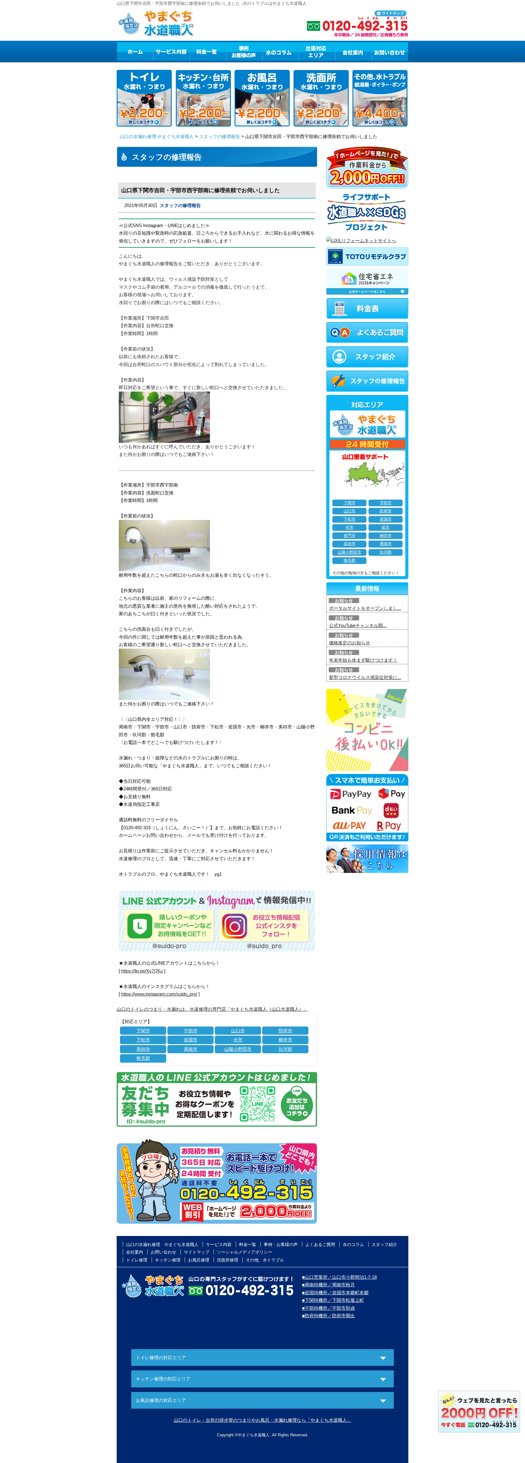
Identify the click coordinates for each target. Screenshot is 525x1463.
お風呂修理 (198, 1260)
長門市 (349, 536)
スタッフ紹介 (384, 1244)
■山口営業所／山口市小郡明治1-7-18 (339, 1277)
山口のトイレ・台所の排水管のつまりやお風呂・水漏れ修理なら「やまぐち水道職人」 (263, 1420)
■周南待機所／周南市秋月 (328, 1284)
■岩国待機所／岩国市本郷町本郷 (335, 1292)
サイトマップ (196, 1252)
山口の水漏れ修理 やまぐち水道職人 (157, 136)
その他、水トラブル (265, 1260)
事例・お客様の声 (244, 51)
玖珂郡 (285, 1049)
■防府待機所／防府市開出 (328, 1315)
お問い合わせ (389, 51)
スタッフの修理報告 (219, 136)
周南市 (190, 1049)
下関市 (143, 1030)
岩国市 (190, 1039)
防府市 (285, 1030)
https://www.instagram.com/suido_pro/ (159, 993)
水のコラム (280, 51)
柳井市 (285, 1039)
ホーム (135, 51)
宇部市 (190, 1030)
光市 (237, 1039)
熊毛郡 (143, 1058)
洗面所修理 (227, 1260)
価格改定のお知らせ (349, 642)
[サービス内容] (160, 51)
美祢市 (143, 1049)
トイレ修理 (136, 1260)
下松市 (143, 1039)
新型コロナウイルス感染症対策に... (365, 677)
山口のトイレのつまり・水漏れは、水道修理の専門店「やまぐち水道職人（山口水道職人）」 (212, 1009)
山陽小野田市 (238, 1049)
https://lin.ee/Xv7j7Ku (142, 970)
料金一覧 (207, 51)
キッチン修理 (167, 1260)
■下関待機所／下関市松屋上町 (333, 1300)
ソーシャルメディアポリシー (244, 1252)
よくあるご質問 (320, 1244)
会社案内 (353, 51)
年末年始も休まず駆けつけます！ (363, 660)
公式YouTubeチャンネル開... (357, 625)
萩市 (385, 527)
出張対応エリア (317, 51)
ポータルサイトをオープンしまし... (365, 608)
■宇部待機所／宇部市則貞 (328, 1308)
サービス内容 (171, 51)
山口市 (238, 1030)
